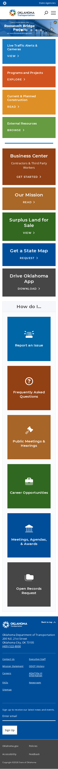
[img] (29, 28)
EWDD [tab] (17, 30)
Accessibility (9, 754)
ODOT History (36, 666)
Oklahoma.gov (10, 745)
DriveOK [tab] (36, 30)
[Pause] (51, 29)
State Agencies (47, 2)
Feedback (34, 754)
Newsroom (35, 682)
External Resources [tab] (31, 30)
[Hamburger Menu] (53, 12)
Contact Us (8, 659)
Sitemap (7, 689)
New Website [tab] (26, 30)
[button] (13, 56)
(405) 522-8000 (11, 646)
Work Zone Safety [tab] (41, 30)
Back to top (47, 622)
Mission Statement (13, 666)
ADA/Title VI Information (35, 674)
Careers (6, 673)
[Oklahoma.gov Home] (4, 2)
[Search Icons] (46, 13)
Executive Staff (37, 659)
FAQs (5, 682)
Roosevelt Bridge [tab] (21, 30)
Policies (33, 745)
